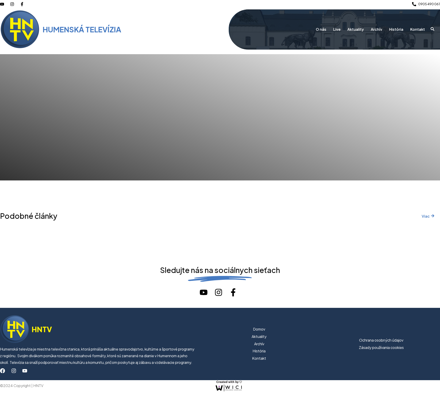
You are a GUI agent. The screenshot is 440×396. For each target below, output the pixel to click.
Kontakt (417, 29)
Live (337, 29)
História (396, 29)
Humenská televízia (82, 29)
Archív (376, 29)
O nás (321, 29)
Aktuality (355, 29)
